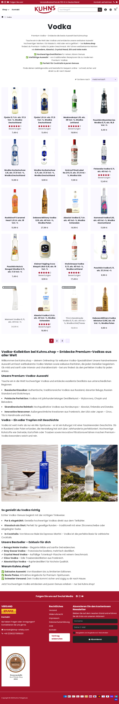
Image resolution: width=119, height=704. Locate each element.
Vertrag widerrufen (57, 637)
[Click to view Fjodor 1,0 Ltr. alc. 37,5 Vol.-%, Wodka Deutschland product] (44, 100)
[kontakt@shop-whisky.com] (117, 2)
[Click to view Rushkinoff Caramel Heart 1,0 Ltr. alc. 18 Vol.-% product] (14, 201)
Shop (4, 9)
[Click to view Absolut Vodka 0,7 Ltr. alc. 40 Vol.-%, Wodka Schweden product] (74, 201)
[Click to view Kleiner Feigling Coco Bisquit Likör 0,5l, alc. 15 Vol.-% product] (44, 247)
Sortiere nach (83, 79)
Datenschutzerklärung (59, 622)
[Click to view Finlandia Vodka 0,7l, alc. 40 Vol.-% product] (104, 152)
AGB (51, 626)
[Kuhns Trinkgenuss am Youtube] (8, 2)
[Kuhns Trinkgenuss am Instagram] (5, 2)
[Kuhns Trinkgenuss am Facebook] (2, 2)
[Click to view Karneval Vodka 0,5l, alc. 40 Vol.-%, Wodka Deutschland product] (104, 201)
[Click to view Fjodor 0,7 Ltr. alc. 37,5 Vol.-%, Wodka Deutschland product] (14, 100)
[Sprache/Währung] (110, 9)
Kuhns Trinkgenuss (21, 698)
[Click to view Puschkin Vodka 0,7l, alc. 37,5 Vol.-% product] (104, 247)
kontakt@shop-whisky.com (16, 629)
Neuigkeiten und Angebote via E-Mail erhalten (92, 633)
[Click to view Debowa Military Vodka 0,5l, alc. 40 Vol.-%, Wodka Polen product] (44, 201)
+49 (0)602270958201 (13, 633)
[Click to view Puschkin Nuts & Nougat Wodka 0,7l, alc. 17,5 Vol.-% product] (14, 247)
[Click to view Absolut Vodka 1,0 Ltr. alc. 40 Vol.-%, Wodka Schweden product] (44, 298)
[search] (100, 10)
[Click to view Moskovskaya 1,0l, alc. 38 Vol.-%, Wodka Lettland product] (74, 100)
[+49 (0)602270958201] (114, 2)
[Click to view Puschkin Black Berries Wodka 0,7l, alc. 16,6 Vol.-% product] (104, 100)
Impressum (54, 618)
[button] (14, 126)
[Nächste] (67, 341)
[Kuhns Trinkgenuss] (2, 17)
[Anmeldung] (105, 9)
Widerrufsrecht (56, 614)
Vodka (9, 17)
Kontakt (16, 9)
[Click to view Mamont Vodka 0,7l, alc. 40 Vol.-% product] (14, 298)
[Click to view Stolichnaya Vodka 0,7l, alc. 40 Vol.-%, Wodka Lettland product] (74, 247)
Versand (53, 610)
